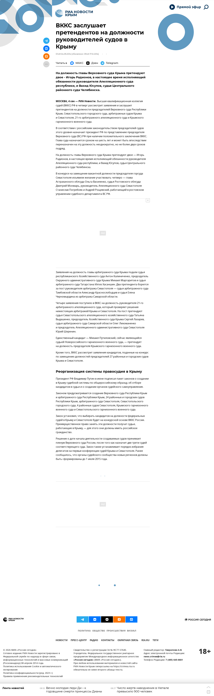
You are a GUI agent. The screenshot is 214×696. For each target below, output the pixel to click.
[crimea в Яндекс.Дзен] (107, 619)
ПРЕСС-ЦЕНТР (79, 640)
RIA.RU (145, 640)
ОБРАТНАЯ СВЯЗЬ (127, 640)
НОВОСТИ (62, 640)
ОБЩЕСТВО (98, 631)
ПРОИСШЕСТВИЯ (116, 631)
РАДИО (94, 640)
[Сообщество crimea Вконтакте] (95, 619)
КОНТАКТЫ (107, 640)
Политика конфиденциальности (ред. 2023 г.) (28, 673)
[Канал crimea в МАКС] (131, 619)
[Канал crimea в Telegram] (83, 619)
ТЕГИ (155, 640)
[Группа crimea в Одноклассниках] (119, 619)
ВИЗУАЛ (131, 631)
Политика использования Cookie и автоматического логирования (32, 668)
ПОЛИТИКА (84, 631)
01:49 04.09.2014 (63, 54)
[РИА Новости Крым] (74, 13)
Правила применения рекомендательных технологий (33, 676)
